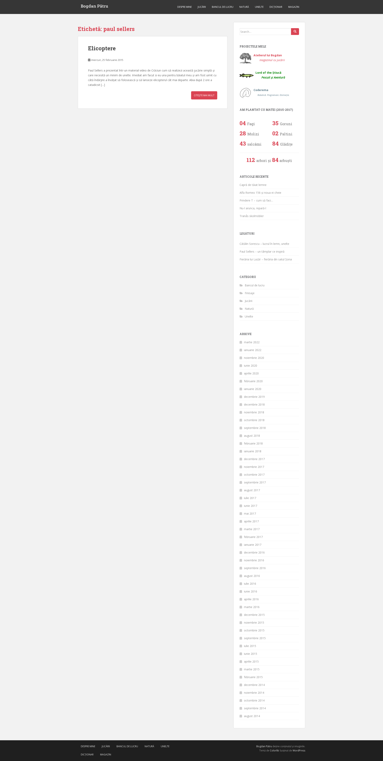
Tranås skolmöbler (252, 216)
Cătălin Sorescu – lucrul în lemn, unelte (264, 244)
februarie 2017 (253, 537)
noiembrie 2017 (254, 467)
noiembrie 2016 (254, 560)
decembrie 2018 (254, 404)
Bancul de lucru (222, 7)
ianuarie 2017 (252, 545)
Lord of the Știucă (270, 75)
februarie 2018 (253, 443)
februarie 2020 (253, 381)
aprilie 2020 (251, 373)
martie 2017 (252, 529)
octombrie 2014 (254, 700)
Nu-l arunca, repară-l (253, 208)
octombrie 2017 (254, 474)
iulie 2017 (250, 498)
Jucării (202, 7)
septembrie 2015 (255, 638)
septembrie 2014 (255, 708)
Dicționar (275, 7)
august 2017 (252, 490)
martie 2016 (252, 607)
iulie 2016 (250, 583)
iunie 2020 (250, 365)
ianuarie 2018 (252, 451)
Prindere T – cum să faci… (256, 200)
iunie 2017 (250, 506)
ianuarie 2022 (252, 350)
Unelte (259, 7)
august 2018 (252, 436)
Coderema (271, 92)
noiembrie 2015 (254, 622)
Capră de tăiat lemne (253, 185)
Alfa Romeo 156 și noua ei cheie (260, 192)
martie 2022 (252, 342)
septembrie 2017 (255, 482)
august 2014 (252, 716)
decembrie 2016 (254, 552)
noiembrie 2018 (254, 412)
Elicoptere (102, 48)
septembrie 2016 (255, 568)
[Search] (295, 31)
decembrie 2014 (254, 685)
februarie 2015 (253, 677)
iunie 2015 (250, 654)
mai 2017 (250, 513)
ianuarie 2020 (252, 389)
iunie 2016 (250, 591)
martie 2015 (252, 669)
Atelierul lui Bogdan (269, 57)
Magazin (293, 7)
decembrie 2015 (254, 615)
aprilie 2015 (251, 661)
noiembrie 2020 (254, 358)
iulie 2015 (250, 646)
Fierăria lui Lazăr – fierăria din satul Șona (266, 259)
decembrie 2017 (254, 459)
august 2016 (252, 576)
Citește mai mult (204, 95)
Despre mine (184, 7)
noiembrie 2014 (254, 693)
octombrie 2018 (254, 420)
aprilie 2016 (251, 599)
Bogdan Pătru (94, 6)
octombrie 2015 (254, 630)
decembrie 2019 (254, 397)
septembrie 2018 (255, 428)
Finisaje (250, 293)
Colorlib (274, 750)
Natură (244, 7)
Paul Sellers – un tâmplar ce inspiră (262, 251)
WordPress (299, 750)
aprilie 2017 (251, 521)
